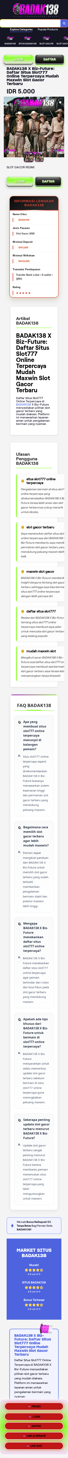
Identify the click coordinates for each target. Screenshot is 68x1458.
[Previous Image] (7, 127)
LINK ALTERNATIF (36, 1437)
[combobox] (30, 23)
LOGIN (18, 59)
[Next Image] (61, 127)
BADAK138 (23, 404)
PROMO (36, 1405)
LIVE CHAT (36, 1447)
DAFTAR (49, 59)
